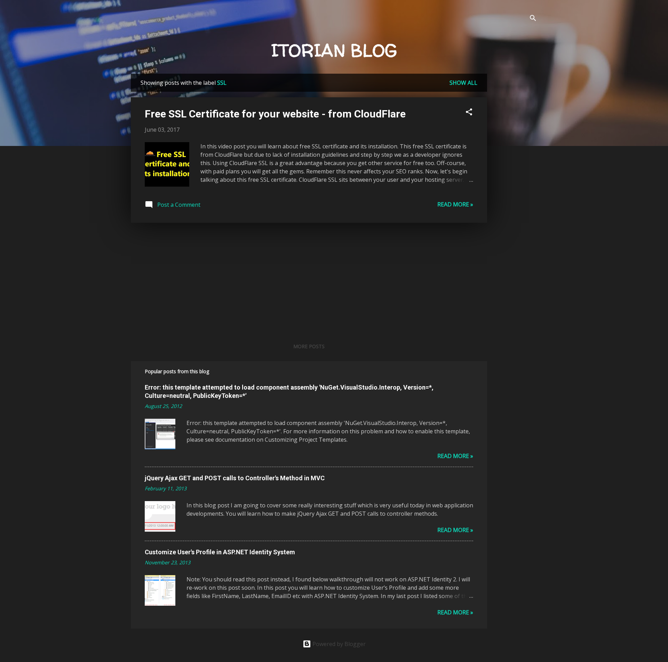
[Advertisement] (515, 178)
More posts (309, 346)
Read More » (455, 204)
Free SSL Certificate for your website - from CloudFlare (275, 114)
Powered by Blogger (338, 644)
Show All (463, 83)
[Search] (533, 19)
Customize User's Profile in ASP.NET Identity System (220, 552)
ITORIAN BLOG (334, 50)
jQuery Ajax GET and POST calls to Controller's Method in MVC (235, 478)
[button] (469, 113)
